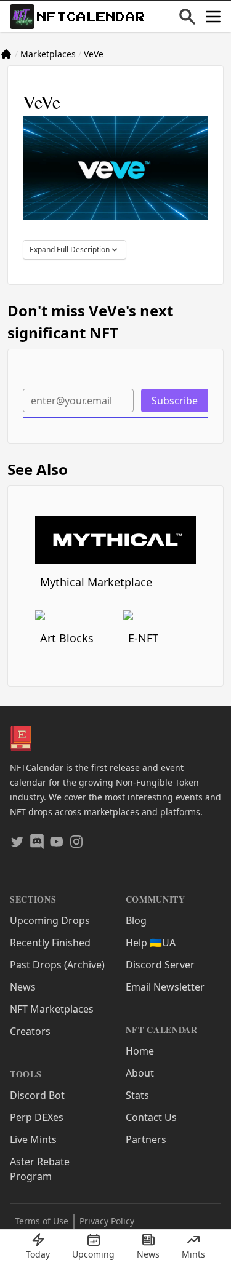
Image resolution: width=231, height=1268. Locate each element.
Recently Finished (50, 942)
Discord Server (160, 964)
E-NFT (143, 638)
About (140, 1073)
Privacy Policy (106, 1221)
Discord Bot (37, 1095)
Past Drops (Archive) (57, 964)
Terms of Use (41, 1221)
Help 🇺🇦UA (151, 942)
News (23, 987)
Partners (146, 1139)
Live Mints (33, 1139)
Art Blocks (67, 638)
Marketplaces (48, 54)
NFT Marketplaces (52, 1009)
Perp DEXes (36, 1117)
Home (140, 1051)
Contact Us (151, 1117)
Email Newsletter (165, 987)
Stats (137, 1095)
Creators (30, 1031)
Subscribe (175, 400)
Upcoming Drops (50, 920)
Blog (136, 920)
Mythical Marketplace (96, 582)
